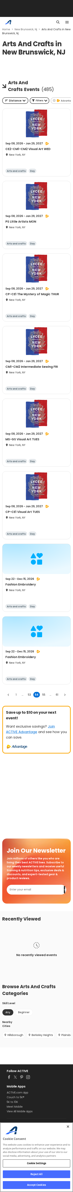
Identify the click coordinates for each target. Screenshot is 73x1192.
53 (29, 695)
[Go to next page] (65, 695)
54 (36, 695)
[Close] (68, 1126)
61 (57, 695)
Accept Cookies (36, 1185)
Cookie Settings (36, 1163)
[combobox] (15, 100)
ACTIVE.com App (17, 1092)
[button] (39, 100)
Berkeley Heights (42, 1035)
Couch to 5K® (15, 1097)
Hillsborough (15, 1035)
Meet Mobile (15, 1107)
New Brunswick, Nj (26, 29)
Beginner (24, 1012)
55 (43, 695)
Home (6, 29)
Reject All (36, 1174)
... (22, 695)
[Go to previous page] (8, 695)
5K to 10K (12, 1102)
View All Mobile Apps (20, 1111)
